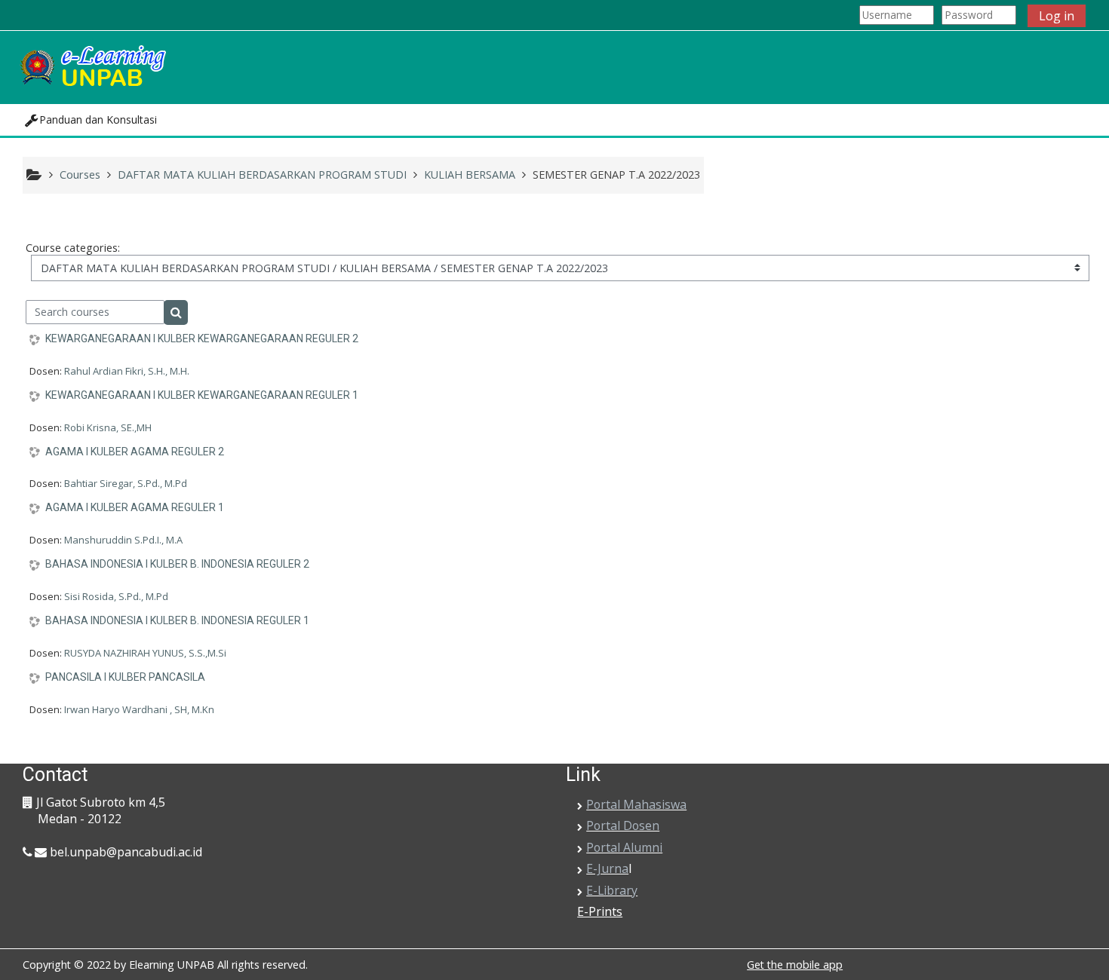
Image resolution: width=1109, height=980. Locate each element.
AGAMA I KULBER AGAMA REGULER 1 (134, 507)
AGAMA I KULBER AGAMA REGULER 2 (134, 452)
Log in (1056, 16)
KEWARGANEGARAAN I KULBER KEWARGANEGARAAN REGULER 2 (201, 338)
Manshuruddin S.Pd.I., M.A (123, 540)
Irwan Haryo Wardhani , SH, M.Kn (139, 709)
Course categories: (73, 247)
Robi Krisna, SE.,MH (108, 427)
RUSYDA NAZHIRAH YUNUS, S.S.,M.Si (145, 653)
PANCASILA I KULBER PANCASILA (125, 677)
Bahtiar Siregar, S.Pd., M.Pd (125, 483)
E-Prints (599, 911)
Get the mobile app (795, 964)
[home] (92, 66)
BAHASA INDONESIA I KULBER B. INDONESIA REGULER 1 (177, 620)
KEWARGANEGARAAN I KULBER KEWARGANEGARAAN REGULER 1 (201, 395)
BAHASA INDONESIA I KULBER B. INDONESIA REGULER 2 (177, 564)
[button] (91, 120)
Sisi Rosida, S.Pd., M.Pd (116, 596)
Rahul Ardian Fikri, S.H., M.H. (126, 371)
